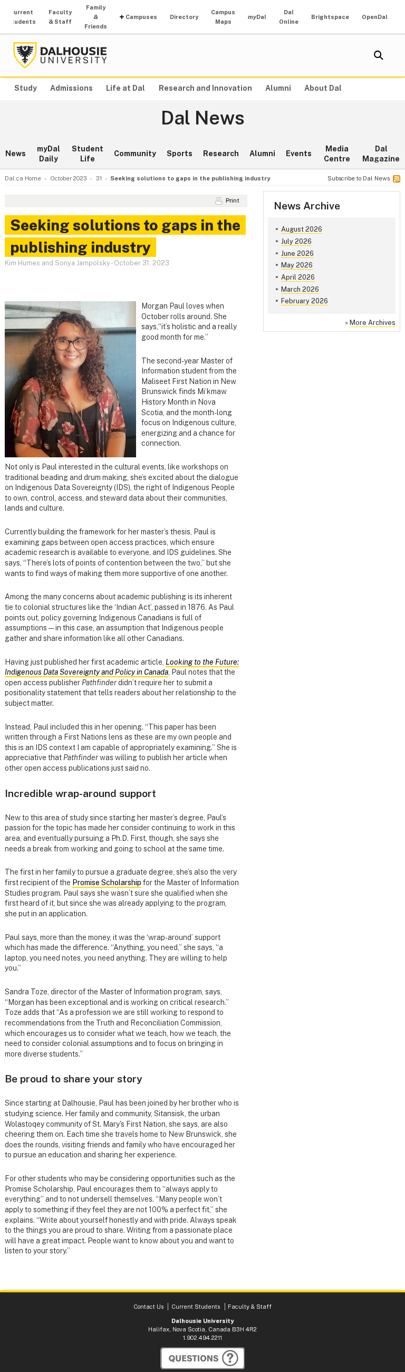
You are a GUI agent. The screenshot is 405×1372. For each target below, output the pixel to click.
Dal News (203, 118)
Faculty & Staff (60, 17)
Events (299, 153)
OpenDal (375, 17)
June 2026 (297, 253)
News (15, 153)
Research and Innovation (205, 88)
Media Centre (337, 154)
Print (232, 200)
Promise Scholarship (106, 882)
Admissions (71, 88)
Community (135, 153)
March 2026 (300, 289)
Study (25, 88)
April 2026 (298, 277)
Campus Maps (223, 17)
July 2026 (296, 241)
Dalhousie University (60, 55)
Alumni (278, 88)
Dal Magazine (381, 154)
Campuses (141, 17)
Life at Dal (125, 88)
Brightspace (330, 17)
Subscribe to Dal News (358, 178)
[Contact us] (202, 1358)
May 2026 (297, 265)
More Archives (373, 323)
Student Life (87, 154)
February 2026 (304, 301)
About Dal (323, 88)
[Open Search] (378, 55)
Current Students (21, 17)
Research (221, 153)
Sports (179, 153)
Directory (184, 17)
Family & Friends (95, 17)
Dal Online (288, 17)
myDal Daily (48, 154)
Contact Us (148, 1306)
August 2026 (301, 229)
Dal (257, 17)
